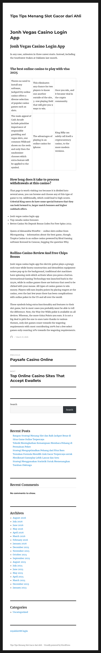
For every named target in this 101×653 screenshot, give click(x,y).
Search (13, 404)
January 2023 (19, 587)
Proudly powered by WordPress (57, 645)
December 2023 (21, 584)
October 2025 (20, 554)
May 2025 (18, 573)
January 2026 (20, 543)
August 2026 (19, 518)
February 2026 (20, 540)
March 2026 (19, 536)
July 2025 (17, 565)
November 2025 (21, 551)
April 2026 (18, 532)
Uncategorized (20, 612)
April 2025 (18, 576)
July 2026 (18, 521)
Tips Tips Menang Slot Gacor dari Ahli (45, 16)
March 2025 (19, 580)
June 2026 (18, 525)
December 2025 (21, 547)
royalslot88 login (19, 631)
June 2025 (18, 569)
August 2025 (19, 562)
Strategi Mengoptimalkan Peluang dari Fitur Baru (38, 450)
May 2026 (18, 529)
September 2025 (21, 558)
